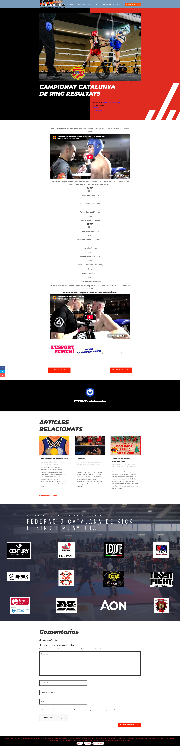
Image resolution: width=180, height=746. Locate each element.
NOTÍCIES (81, 459)
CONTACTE (97, 5)
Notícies (96, 108)
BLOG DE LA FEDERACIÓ (108, 5)
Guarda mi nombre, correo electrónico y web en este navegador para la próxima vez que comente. (79, 710)
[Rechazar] (178, 741)
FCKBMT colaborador (111, 102)
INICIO (71, 5)
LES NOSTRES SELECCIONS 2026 (54, 459)
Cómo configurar (98, 743)
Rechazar (88, 743)
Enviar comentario (129, 725)
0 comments (97, 110)
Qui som (90, 5)
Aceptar (79, 743)
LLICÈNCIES (119, 5)
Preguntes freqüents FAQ (133, 5)
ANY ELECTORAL (82, 5)
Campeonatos (94, 464)
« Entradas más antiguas (48, 495)
